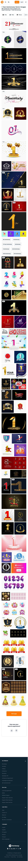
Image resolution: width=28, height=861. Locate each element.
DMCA (3, 793)
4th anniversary (6, 239)
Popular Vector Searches (7, 797)
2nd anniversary (16, 249)
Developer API (5, 775)
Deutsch (4, 834)
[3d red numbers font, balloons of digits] (17, 331)
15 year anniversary (7, 244)
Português (4, 832)
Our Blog (4, 817)
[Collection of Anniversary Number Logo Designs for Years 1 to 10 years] (18, 633)
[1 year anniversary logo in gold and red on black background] (19, 395)
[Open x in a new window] (18, 848)
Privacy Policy (13, 856)
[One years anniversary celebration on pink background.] (14, 543)
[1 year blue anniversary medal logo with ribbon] (20, 357)
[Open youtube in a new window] (20, 848)
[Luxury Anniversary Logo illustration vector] (5, 331)
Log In (22, 2)
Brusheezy (4, 764)
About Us (4, 815)
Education (4, 773)
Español (4, 829)
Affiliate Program (5, 795)
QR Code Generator (6, 782)
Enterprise (4, 771)
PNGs (13, 14)
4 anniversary (16, 239)
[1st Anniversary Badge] (14, 39)
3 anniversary (6, 249)
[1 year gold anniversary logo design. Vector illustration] (20, 195)
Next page (14, 713)
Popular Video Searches (7, 802)
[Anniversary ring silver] (6, 568)
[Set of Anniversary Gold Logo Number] (18, 474)
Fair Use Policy (20, 856)
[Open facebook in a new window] (7, 848)
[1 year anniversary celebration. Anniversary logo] (14, 423)
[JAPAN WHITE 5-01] (8, 357)
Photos (20, 14)
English (3, 827)
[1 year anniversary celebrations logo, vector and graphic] (8, 661)
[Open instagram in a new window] (9, 848)
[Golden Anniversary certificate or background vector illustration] (19, 295)
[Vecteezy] (2, 2)
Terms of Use (6, 856)
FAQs (3, 810)
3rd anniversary (17, 253)
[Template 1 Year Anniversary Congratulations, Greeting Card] (19, 166)
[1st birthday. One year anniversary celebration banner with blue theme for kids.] (19, 557)
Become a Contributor (7, 819)
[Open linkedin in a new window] (11, 848)
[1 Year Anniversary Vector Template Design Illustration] (8, 674)
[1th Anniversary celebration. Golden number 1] (8, 322)
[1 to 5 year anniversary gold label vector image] (8, 262)
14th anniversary (7, 253)
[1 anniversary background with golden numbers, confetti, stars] (19, 206)
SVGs (5, 14)
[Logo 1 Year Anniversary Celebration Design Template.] (20, 623)
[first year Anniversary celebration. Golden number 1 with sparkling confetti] (14, 179)
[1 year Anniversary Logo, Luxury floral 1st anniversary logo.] (6, 166)
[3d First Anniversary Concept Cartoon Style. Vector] (20, 450)
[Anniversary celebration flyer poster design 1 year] (21, 371)
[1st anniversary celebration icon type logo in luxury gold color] (20, 515)
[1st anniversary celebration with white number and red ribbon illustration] (19, 439)
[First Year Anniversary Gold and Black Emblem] (20, 528)
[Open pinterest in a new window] (14, 848)
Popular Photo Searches (7, 800)
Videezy (3, 768)
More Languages (5, 839)
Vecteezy (4, 766)
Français (4, 836)
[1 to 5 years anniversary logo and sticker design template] (18, 383)
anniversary (17, 244)
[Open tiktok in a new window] (16, 848)
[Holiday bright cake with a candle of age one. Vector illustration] (4, 234)
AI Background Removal (7, 780)
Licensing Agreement (6, 790)
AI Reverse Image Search (7, 778)
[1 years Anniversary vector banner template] (14, 82)
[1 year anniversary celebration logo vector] (6, 295)
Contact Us (4, 812)
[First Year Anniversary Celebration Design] (7, 206)
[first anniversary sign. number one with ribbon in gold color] (7, 395)
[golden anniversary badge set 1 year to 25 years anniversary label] (14, 687)
